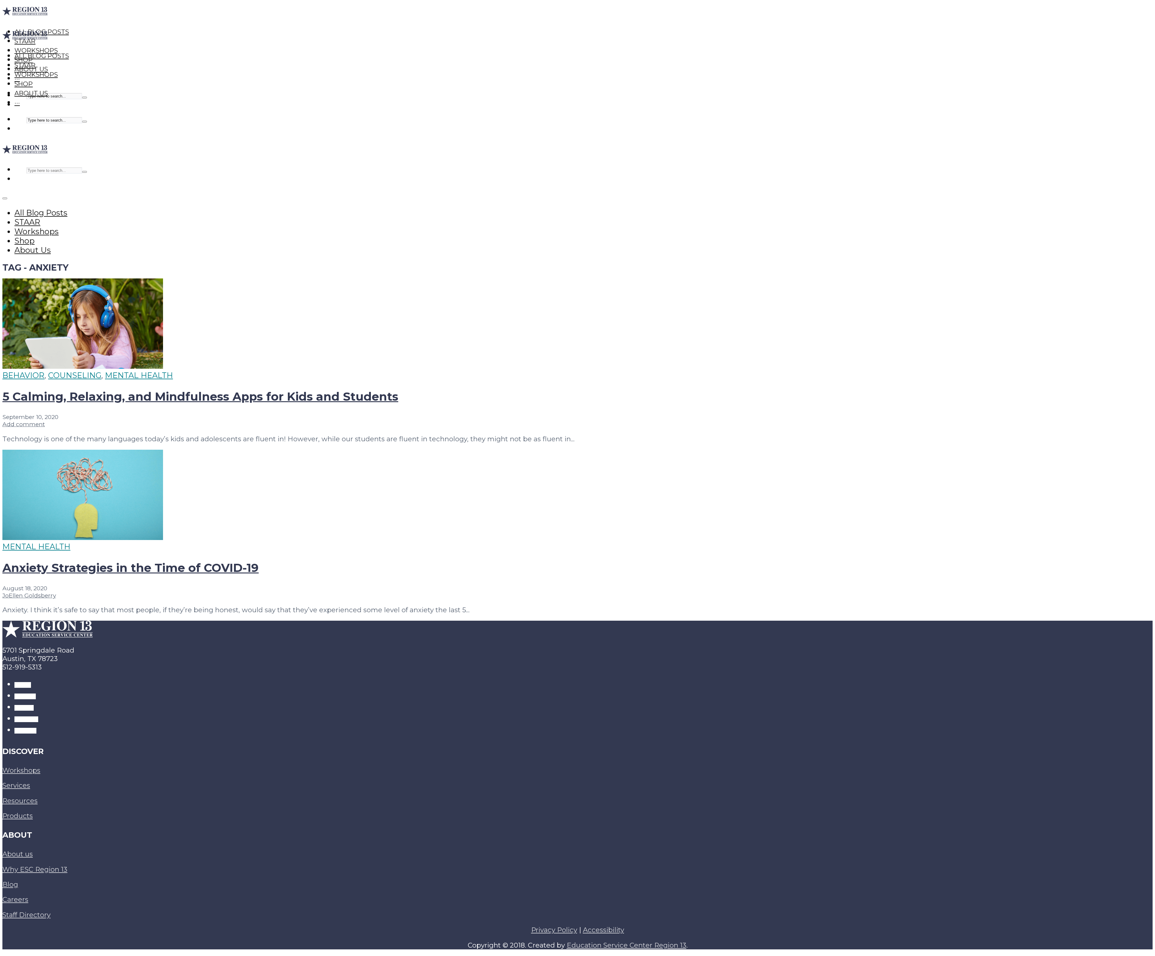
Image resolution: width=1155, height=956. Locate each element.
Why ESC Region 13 (34, 869)
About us (17, 854)
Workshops (36, 74)
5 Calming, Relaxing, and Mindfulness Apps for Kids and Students (200, 397)
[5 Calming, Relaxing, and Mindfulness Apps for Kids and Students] (82, 366)
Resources (20, 800)
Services (16, 785)
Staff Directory (26, 915)
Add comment (23, 424)
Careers (15, 899)
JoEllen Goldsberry (29, 595)
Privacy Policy (554, 930)
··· (17, 102)
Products (17, 816)
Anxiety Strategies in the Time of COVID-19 (130, 568)
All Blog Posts (41, 56)
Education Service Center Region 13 (626, 945)
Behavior (23, 375)
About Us (31, 93)
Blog (10, 884)
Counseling (74, 375)
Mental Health (139, 375)
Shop (23, 84)
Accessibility (603, 930)
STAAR (24, 65)
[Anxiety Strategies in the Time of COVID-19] (82, 537)
